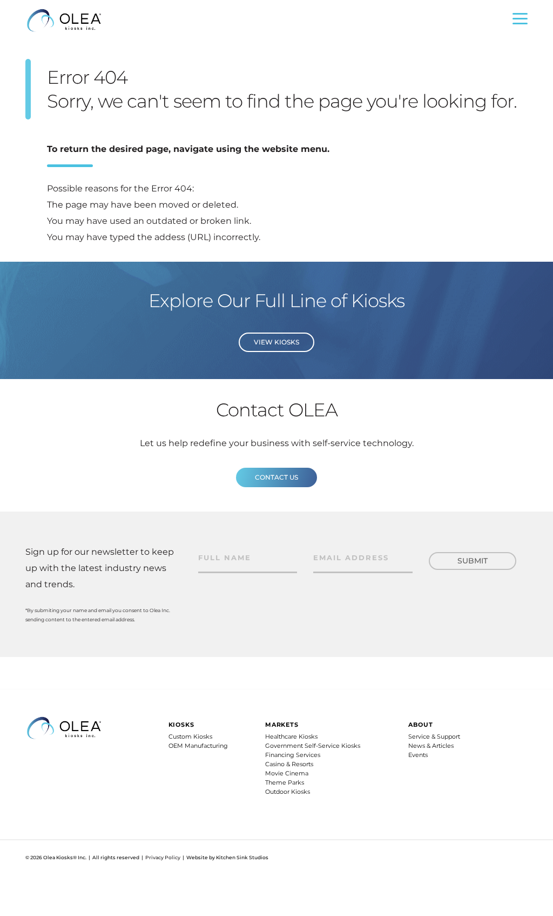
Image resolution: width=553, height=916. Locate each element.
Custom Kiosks (190, 736)
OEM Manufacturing (198, 745)
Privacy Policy (162, 857)
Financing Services (292, 755)
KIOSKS (181, 724)
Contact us (276, 477)
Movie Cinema (286, 773)
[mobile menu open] (520, 21)
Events (418, 755)
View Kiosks (276, 342)
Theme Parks (284, 782)
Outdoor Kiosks (287, 791)
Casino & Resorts (289, 764)
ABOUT (420, 724)
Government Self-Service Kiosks (312, 745)
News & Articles (431, 745)
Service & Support (434, 736)
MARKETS (282, 724)
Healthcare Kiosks (291, 736)
